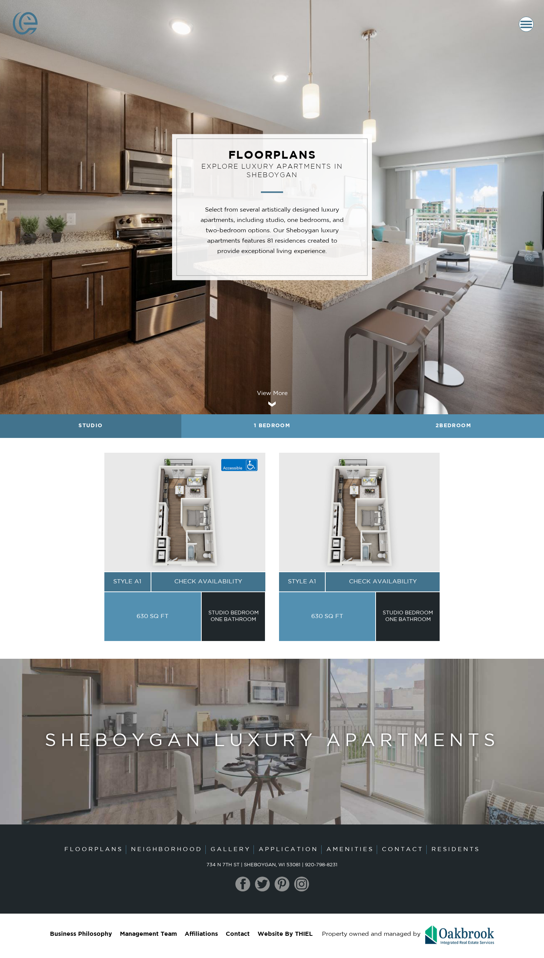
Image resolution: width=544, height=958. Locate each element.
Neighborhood (166, 850)
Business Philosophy (81, 934)
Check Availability (208, 582)
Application (288, 850)
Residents (455, 850)
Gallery (231, 850)
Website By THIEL (285, 934)
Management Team (148, 934)
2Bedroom (453, 426)
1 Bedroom (272, 426)
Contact (402, 850)
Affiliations (201, 934)
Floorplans (93, 850)
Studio (90, 426)
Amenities (350, 850)
